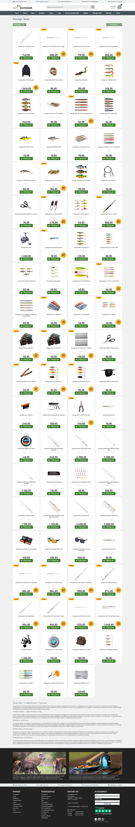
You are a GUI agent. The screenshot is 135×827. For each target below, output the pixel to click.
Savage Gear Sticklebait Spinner (109, 649)
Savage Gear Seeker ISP (108, 549)
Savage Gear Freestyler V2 (81, 247)
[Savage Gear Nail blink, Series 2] (81, 372)
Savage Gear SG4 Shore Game (81, 46)
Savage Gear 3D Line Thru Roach (26, 113)
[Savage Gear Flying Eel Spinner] (54, 238)
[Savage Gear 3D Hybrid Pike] (109, 70)
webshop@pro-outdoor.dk (80, 806)
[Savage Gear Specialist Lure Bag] (81, 640)
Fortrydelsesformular (47, 810)
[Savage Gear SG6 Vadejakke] (26, 70)
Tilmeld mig (107, 804)
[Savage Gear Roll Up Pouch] (54, 472)
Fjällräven (16, 798)
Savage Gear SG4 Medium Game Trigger (54, 46)
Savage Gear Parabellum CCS (26, 46)
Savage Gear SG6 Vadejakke (26, 80)
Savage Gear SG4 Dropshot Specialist (81, 582)
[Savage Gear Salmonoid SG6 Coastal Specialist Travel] (54, 506)
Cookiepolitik (45, 812)
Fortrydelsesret (46, 808)
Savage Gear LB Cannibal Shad (81, 281)
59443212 (75, 803)
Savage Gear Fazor (26, 247)
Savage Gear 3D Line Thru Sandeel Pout (81, 113)
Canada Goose (17, 800)
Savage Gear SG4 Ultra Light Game (109, 46)
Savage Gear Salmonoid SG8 (81, 515)
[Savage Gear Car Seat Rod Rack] (54, 204)
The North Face (17, 806)
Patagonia (16, 794)
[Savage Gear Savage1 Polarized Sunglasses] (81, 539)
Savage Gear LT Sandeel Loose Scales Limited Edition (26, 315)
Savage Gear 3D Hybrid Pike (108, 80)
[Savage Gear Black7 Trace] (109, 171)
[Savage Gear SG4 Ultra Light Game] (109, 37)
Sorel (14, 796)
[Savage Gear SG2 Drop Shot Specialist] (26, 573)
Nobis (14, 802)
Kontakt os (44, 794)
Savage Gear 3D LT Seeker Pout (109, 113)
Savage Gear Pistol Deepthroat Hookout (54, 415)
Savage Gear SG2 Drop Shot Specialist (26, 582)
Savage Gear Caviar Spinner (81, 214)
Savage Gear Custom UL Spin (109, 214)
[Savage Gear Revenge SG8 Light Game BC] (109, 439)
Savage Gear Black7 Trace (108, 180)
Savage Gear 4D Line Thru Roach (81, 180)
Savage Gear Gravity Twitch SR (26, 281)
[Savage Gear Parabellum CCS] (26, 37)
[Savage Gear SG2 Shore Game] (54, 573)
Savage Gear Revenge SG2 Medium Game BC (53, 449)
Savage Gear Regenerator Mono (26, 448)
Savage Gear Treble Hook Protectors (54, 683)
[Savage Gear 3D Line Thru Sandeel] (54, 104)
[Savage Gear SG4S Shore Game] (81, 606)
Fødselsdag (98, 799)
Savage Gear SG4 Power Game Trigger (53, 616)
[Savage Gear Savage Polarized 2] (54, 539)
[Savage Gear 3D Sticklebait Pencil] (26, 171)
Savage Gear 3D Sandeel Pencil (81, 147)
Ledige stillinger (46, 816)
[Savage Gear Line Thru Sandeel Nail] (109, 271)
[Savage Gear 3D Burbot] (81, 70)
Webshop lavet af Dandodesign (101, 821)
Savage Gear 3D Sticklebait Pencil (26, 180)
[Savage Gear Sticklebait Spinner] (109, 640)
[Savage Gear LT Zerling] (109, 305)
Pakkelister (44, 818)
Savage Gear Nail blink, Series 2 (81, 381)
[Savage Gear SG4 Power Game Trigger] (54, 606)
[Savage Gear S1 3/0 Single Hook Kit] (81, 472)
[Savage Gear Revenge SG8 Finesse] (81, 439)
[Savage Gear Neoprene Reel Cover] (109, 372)
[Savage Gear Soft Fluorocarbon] (54, 640)
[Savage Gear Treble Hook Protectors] (54, 673)
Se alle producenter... (17, 812)
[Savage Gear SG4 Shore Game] (81, 37)
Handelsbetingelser (47, 806)
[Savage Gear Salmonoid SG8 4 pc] (109, 506)
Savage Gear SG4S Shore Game (81, 616)
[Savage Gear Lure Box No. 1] (26, 338)
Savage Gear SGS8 (26, 649)
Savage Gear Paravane (26, 415)
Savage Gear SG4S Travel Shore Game (108, 616)
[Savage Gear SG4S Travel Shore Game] (109, 606)
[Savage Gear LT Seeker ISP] (54, 305)
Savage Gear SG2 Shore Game (53, 582)
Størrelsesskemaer (46, 804)
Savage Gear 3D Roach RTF (53, 147)
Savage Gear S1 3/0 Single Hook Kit (81, 482)
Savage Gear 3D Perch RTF (26, 147)
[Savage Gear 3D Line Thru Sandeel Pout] (81, 104)
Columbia (15, 808)
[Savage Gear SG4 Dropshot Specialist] (81, 573)
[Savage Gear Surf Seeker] (26, 673)
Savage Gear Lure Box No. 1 (26, 348)
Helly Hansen (17, 804)
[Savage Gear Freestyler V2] (81, 238)
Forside (14, 16)
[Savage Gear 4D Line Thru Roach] (81, 171)
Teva (14, 810)
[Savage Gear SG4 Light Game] (26, 606)
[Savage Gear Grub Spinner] (54, 271)
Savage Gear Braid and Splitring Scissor (26, 214)
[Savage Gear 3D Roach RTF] (54, 137)
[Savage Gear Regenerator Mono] (26, 439)
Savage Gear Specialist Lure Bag (81, 649)
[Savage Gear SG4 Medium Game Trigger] (54, 37)
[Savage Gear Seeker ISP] (109, 539)
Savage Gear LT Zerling (108, 314)
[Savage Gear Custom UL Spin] (109, 204)
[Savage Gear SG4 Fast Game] (109, 573)
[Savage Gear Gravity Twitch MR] (109, 238)
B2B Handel (44, 798)
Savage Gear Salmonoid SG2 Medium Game (109, 482)
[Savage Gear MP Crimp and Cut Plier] (26, 372)
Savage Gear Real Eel (109, 415)
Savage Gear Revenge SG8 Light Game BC (108, 449)
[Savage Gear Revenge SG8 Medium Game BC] (26, 472)
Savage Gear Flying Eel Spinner (53, 247)
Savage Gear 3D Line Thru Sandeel (53, 113)
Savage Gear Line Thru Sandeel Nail (109, 281)
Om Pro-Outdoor (46, 796)
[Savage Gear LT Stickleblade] (81, 305)
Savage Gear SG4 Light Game (26, 616)
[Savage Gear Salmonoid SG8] (81, 506)
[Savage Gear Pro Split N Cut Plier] (81, 405)
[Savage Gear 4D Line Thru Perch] (54, 171)
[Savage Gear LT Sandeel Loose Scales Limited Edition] (26, 305)
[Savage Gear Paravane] (26, 405)
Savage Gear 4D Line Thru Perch (54, 180)
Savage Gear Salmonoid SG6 (26, 515)
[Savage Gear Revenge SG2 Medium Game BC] (54, 439)
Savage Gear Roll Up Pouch (53, 482)
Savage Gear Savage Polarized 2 (54, 549)
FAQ (42, 800)
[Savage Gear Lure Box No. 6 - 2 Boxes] (81, 338)
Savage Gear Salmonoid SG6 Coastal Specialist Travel (54, 516)
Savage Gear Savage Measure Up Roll (26, 549)
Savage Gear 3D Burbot (81, 80)
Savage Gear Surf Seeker (26, 683)
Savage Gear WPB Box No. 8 (81, 683)
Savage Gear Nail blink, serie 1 (54, 381)
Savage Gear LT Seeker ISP (53, 314)
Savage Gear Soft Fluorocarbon (54, 649)
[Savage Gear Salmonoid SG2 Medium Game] (109, 472)
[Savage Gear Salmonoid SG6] (26, 506)
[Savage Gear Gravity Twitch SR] (26, 271)
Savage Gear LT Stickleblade (81, 314)
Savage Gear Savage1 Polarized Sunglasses (81, 549)
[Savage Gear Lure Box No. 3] (54, 338)
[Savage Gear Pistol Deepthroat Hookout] (54, 405)
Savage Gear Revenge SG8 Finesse (81, 448)
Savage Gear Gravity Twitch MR (109, 247)
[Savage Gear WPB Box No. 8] (81, 673)
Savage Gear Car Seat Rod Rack (53, 214)
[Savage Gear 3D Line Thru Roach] (26, 104)
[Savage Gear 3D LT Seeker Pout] (109, 104)
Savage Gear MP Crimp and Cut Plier (26, 381)
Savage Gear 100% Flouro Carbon (54, 80)
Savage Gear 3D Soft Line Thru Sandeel (109, 147)
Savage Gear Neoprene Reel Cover (108, 381)
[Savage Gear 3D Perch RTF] (26, 137)
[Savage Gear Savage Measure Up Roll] (26, 539)
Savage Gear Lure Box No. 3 (53, 348)
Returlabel (44, 802)
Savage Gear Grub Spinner (53, 281)
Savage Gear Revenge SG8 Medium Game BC (26, 482)
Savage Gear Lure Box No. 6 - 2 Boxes (81, 348)
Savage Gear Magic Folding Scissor (109, 348)
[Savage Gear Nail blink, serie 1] (54, 372)
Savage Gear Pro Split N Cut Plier (81, 415)
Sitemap (43, 814)
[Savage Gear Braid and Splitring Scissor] (26, 204)
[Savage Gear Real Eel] (109, 405)
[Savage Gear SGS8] (26, 640)
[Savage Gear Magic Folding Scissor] (109, 338)
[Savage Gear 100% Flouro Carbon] (54, 70)
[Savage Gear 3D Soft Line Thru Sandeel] (109, 137)
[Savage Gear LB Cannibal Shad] (81, 271)
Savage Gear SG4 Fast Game (109, 582)
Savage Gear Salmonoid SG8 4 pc (109, 515)
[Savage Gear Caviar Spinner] (81, 204)
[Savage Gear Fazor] (26, 238)
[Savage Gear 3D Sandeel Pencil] (81, 137)
